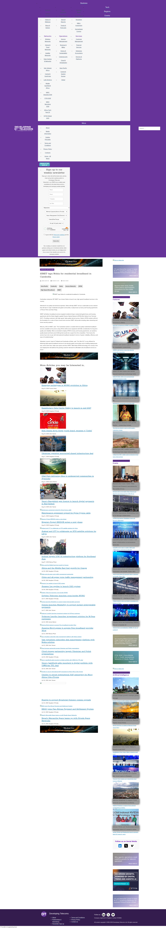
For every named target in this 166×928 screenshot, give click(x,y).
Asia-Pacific (44, 286)
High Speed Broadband (48, 290)
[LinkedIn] (120, 846)
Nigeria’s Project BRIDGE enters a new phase (62, 522)
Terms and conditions (59, 234)
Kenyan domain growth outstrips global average (125, 701)
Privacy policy (56, 237)
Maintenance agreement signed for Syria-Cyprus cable (66, 513)
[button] (47, 7)
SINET (59, 290)
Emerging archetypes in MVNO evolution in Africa (64, 385)
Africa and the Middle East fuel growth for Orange (64, 568)
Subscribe (56, 241)
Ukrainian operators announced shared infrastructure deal (67, 453)
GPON (80, 286)
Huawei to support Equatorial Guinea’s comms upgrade (66, 700)
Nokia (61, 286)
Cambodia (54, 286)
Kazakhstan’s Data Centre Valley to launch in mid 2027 (66, 408)
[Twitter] (126, 846)
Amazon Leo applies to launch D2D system (61, 586)
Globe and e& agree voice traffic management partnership (67, 577)
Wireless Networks (47, 269)
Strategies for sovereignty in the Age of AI (123, 403)
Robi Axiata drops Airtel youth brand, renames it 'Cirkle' (67, 431)
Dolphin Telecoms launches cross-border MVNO (63, 596)
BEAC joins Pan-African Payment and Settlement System (68, 709)
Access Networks (71, 286)
